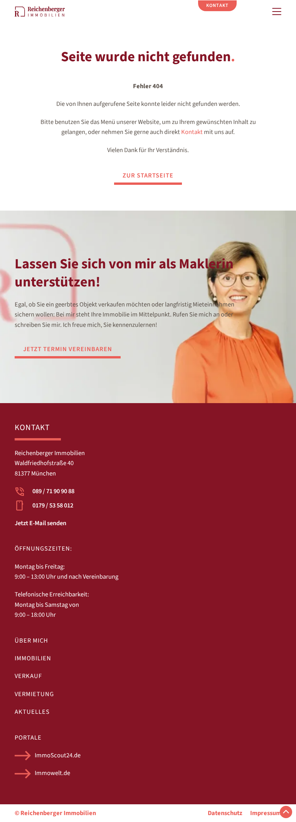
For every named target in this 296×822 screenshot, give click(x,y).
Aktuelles (32, 712)
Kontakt (192, 132)
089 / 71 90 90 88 (53, 491)
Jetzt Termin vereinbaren (67, 349)
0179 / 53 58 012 (52, 505)
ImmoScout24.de (58, 755)
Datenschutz (225, 813)
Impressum (265, 813)
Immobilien (33, 658)
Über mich (31, 640)
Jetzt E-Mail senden (40, 523)
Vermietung (34, 694)
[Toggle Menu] (276, 11)
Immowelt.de (52, 773)
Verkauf (28, 676)
